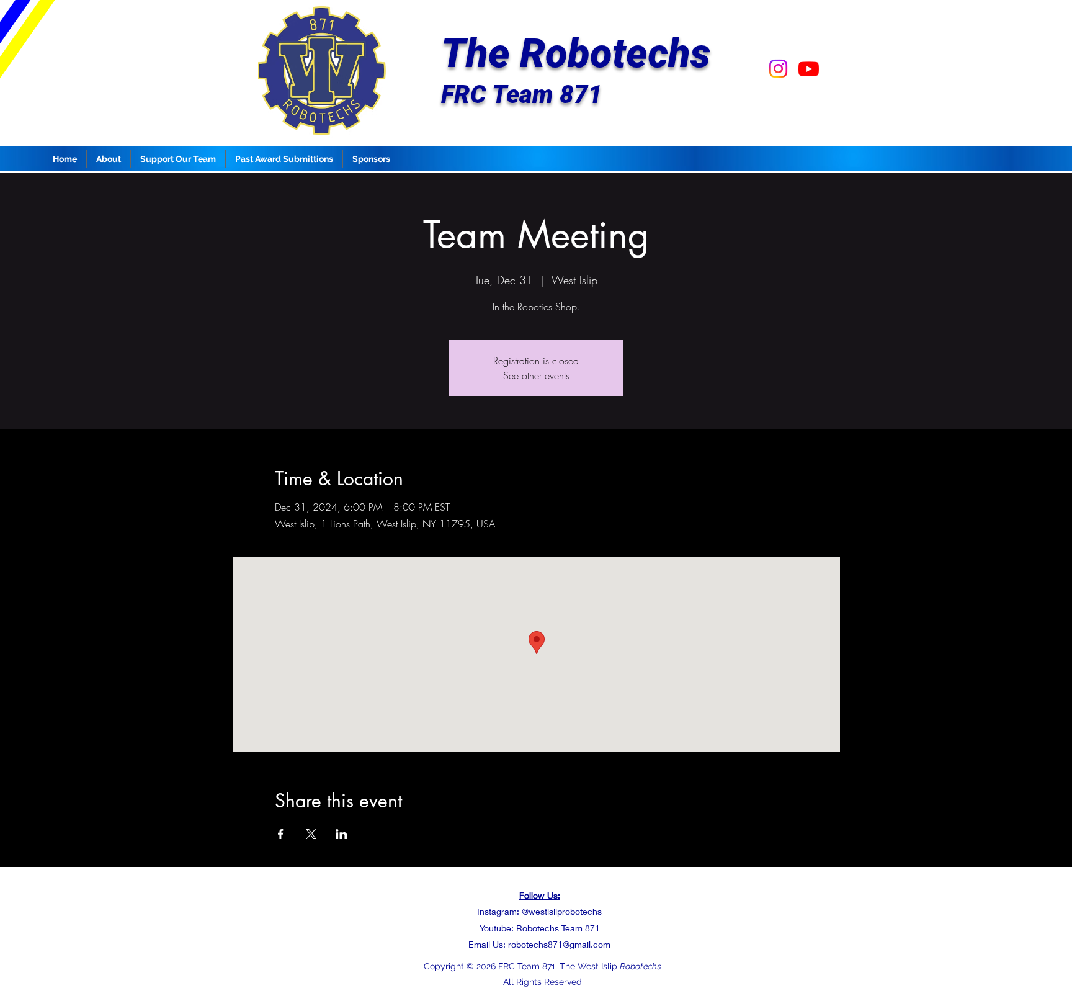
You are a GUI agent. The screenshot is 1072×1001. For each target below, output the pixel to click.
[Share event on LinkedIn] (341, 834)
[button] (108, 159)
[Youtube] (809, 68)
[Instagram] (778, 68)
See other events (536, 375)
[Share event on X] (311, 834)
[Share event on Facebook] (281, 834)
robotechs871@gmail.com (559, 944)
